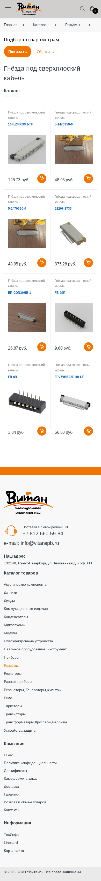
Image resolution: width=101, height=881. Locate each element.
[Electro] (29, 9)
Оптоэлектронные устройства (28, 641)
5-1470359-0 (64, 124)
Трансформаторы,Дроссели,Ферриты (35, 722)
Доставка (11, 786)
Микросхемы (14, 625)
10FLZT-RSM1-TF (20, 124)
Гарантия (11, 794)
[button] (82, 8)
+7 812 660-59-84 (43, 533)
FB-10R (60, 293)
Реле (8, 698)
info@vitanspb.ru (40, 543)
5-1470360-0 (17, 208)
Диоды (9, 600)
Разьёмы (11, 665)
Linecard (11, 842)
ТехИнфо (11, 834)
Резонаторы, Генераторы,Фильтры (32, 690)
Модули (10, 633)
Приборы (11, 657)
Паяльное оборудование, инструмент (35, 649)
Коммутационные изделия (26, 608)
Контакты (11, 810)
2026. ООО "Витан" (24, 872)
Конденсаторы (16, 617)
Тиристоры (13, 706)
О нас (8, 755)
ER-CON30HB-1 (19, 293)
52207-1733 (63, 208)
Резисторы (12, 673)
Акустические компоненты (25, 584)
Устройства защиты (20, 730)
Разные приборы (18, 681)
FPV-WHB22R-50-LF (69, 377)
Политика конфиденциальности (30, 763)
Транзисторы (14, 714)
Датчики (10, 592)
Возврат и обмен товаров (25, 802)
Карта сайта (14, 851)
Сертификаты (15, 771)
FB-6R (12, 377)
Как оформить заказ (20, 778)
